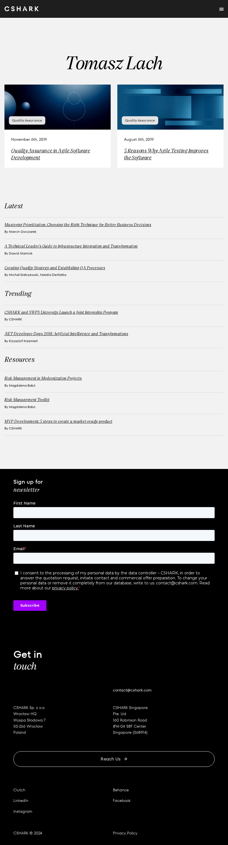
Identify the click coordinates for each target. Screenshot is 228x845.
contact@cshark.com (132, 690)
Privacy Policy (125, 833)
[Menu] (221, 9)
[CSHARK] (21, 9)
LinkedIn (20, 800)
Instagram (22, 811)
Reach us (111, 759)
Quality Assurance (27, 120)
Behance (121, 790)
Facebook (122, 800)
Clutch (19, 790)
